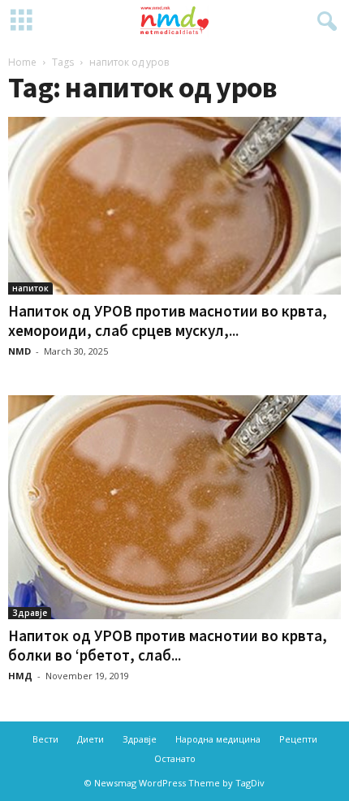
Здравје (29, 612)
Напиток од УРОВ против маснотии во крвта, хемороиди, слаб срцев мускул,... (167, 320)
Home (22, 62)
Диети (90, 739)
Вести (45, 739)
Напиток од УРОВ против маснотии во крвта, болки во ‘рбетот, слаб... (167, 645)
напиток (30, 288)
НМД (20, 676)
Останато (175, 758)
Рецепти (298, 739)
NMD (19, 351)
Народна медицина (218, 739)
